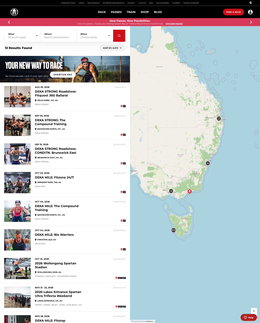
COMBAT (176, 3)
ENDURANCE (93, 3)
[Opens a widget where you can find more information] (248, 317)
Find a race (233, 12)
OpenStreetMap (138, 321)
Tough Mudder (191, 3)
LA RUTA (142, 3)
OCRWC (131, 3)
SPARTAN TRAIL (68, 3)
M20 (151, 3)
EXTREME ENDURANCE (113, 3)
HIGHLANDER (162, 3)
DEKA (81, 3)
